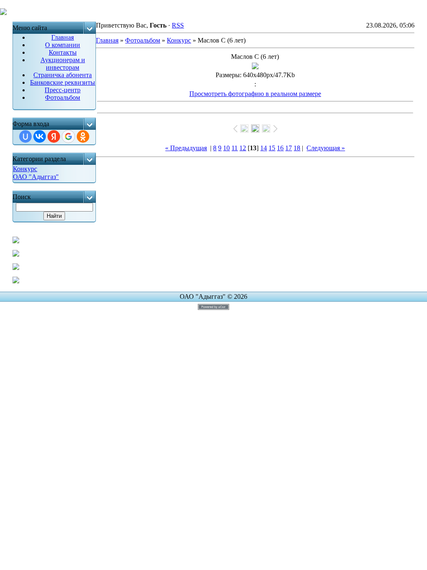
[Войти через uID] (25, 136)
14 (263, 147)
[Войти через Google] (68, 136)
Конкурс (25, 168)
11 (234, 147)
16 (280, 147)
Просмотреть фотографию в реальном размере (255, 93)
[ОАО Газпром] (16, 241)
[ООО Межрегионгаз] (16, 254)
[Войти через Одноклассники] (83, 136)
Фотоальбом (142, 40)
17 (288, 147)
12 (242, 147)
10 (226, 147)
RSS (178, 25)
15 (272, 147)
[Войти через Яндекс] (54, 136)
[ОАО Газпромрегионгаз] (16, 267)
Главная (107, 40)
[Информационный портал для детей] (16, 281)
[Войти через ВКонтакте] (39, 136)
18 (297, 147)
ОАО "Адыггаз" (36, 176)
